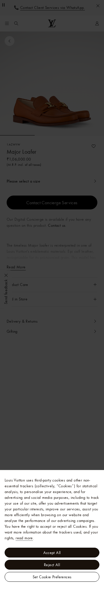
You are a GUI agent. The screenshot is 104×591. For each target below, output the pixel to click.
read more (24, 537)
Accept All (52, 552)
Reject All (52, 564)
